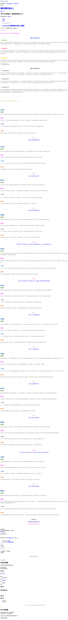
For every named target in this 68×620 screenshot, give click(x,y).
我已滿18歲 (2, 617)
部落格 (4, 19)
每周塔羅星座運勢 (10, 542)
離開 (6, 617)
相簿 (3, 18)
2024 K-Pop (34, 452)
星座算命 (8, 540)
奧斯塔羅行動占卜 (7, 8)
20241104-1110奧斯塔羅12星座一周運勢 (13, 25)
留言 (12, 537)
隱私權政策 (40, 605)
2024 (34, 244)
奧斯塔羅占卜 (3, 531)
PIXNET (26, 605)
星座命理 (9, 16)
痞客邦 (9, 537)
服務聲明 (44, 605)
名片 (3, 21)
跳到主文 (2, 11)
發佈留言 (2, 552)
